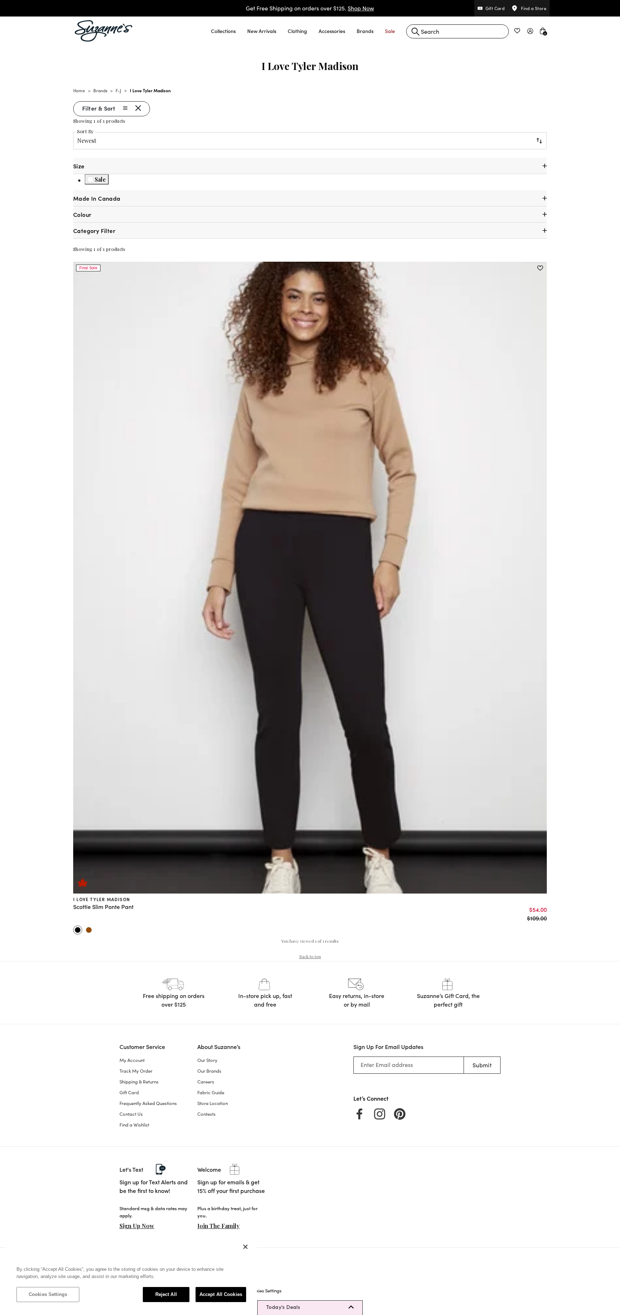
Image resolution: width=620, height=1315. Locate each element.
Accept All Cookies (220, 1294)
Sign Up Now (136, 1226)
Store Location (212, 1103)
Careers (205, 1081)
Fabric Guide (210, 1092)
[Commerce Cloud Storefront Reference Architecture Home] (103, 31)
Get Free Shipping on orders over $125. (310, 8)
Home (79, 90)
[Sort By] (539, 140)
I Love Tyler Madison (101, 899)
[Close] (245, 1247)
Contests (206, 1114)
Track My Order (135, 1071)
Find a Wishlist (134, 1125)
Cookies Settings (48, 1294)
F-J (118, 90)
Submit (482, 1065)
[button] (223, 31)
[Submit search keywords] (415, 31)
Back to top (310, 956)
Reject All (166, 1294)
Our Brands (209, 1071)
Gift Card (129, 1092)
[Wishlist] (540, 268)
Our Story (207, 1060)
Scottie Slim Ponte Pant (103, 906)
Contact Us (131, 1114)
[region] (131, 1274)
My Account (132, 1060)
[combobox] (457, 31)
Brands (100, 90)
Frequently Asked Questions (148, 1103)
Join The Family (218, 1226)
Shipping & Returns (139, 1081)
